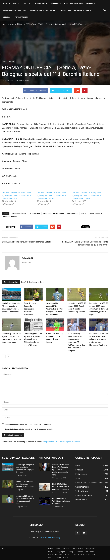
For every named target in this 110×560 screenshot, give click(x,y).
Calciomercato (82, 486)
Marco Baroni (72, 213)
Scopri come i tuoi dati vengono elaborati (61, 442)
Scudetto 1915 (39, 3)
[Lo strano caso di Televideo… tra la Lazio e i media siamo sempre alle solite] (44, 501)
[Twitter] (84, 533)
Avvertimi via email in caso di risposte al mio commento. (28, 424)
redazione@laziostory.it (51, 537)
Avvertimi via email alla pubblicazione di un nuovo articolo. (29, 429)
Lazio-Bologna (34, 213)
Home (5, 3)
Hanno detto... (81, 499)
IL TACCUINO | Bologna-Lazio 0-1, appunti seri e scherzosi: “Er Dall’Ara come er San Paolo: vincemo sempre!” (76, 342)
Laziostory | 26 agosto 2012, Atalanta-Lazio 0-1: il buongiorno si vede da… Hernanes (54, 309)
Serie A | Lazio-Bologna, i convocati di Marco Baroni (26, 242)
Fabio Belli (8, 80)
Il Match (26, 3)
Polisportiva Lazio (39, 10)
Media (52, 10)
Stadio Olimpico (95, 213)
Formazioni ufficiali (18, 213)
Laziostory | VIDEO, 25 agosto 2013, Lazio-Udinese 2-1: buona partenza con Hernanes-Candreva (98, 339)
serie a (83, 213)
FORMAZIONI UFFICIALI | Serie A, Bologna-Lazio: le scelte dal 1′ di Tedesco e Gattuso (86, 195)
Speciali (6, 17)
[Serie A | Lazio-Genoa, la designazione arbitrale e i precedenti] (33, 294)
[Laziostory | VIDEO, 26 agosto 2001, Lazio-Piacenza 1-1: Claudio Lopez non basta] (11, 324)
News (15, 3)
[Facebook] (77, 533)
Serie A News (81, 491)
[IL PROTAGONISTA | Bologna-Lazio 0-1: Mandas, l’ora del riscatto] (55, 324)
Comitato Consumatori (14, 10)
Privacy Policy (21, 17)
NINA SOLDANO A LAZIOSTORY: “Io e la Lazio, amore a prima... (61, 486)
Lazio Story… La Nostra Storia (74, 10)
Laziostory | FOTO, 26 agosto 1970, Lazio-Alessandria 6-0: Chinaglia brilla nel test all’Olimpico (33, 339)
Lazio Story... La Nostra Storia (89, 482)
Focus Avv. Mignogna (74, 3)
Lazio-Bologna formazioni (53, 213)
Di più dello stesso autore (32, 282)
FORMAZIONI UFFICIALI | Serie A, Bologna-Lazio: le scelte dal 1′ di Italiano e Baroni (51, 195)
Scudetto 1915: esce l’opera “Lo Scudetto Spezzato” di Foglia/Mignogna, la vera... (60, 470)
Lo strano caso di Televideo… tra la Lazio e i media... (61, 501)
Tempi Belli (54, 3)
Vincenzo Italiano (10, 217)
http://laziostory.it (28, 262)
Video (77, 478)
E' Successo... (81, 474)
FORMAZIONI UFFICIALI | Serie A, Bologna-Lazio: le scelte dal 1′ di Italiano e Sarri (17, 195)
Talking (89, 3)
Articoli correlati (11, 282)
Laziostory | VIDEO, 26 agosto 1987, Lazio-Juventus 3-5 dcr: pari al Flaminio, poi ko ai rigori (98, 309)
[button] (104, 10)
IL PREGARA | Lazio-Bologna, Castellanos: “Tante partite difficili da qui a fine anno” (85, 243)
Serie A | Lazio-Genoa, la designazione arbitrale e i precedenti (30, 309)
